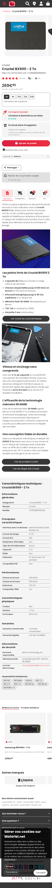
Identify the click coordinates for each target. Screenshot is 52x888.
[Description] (7, 193)
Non (31, 542)
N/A (30, 538)
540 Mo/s (33, 577)
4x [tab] (13, 96)
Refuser (9, 866)
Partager (12, 167)
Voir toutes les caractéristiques (26, 318)
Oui (30, 589)
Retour (7, 11)
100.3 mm (33, 614)
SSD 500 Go (29, 684)
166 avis (22, 78)
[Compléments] (19, 193)
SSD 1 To (39, 680)
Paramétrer (12, 872)
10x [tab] (19, 96)
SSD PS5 (6, 680)
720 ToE (32, 585)
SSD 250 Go (42, 684)
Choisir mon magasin (17, 130)
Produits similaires (30, 707)
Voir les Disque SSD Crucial (26, 468)
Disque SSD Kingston (25, 786)
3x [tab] (6, 96)
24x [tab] (32, 96)
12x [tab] (25, 96)
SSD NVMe (18, 680)
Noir (30, 606)
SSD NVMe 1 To (9, 688)
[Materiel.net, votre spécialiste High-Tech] (12, 4)
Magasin (35, 2)
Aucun (32, 545)
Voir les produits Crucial (26, 461)
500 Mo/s (33, 581)
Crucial (6, 64)
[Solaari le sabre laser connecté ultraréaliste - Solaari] (32, 878)
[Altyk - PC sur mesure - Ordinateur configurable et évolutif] (17, 878)
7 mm (31, 610)
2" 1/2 (31, 534)
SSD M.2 (29, 680)
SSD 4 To (17, 684)
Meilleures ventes (10, 707)
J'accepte (41, 872)
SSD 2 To (6, 684)
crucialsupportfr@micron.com (35, 665)
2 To (31, 549)
